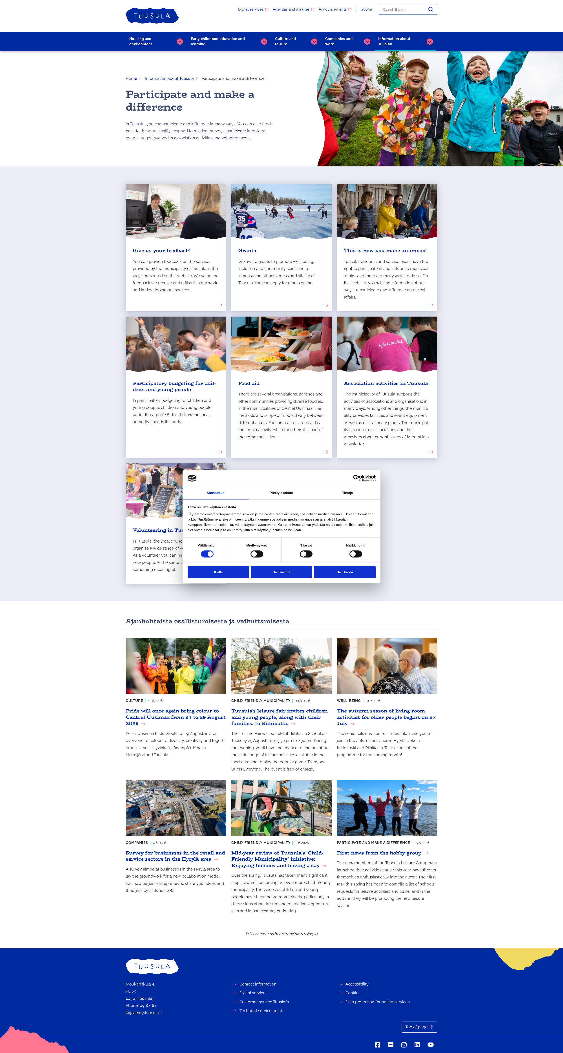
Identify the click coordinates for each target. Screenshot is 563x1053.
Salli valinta (281, 572)
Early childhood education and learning (218, 41)
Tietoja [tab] (347, 493)
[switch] (256, 553)
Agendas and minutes (291, 9)
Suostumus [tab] (216, 493)
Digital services (250, 9)
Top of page (416, 1027)
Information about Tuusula (394, 41)
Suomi (366, 9)
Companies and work (339, 41)
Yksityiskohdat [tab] (281, 493)
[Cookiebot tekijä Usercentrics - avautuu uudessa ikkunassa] (356, 478)
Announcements (332, 9)
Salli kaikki (345, 572)
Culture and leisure (285, 41)
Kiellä (218, 572)
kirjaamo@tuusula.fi (144, 1012)
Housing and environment (140, 41)
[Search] (431, 9)
